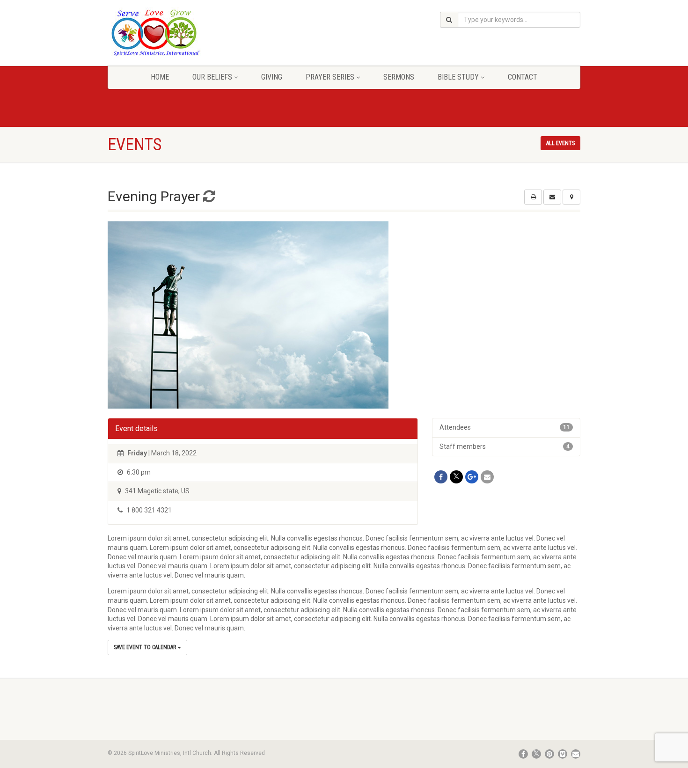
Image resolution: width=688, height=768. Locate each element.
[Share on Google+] (471, 476)
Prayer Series (330, 77)
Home (160, 77)
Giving (271, 77)
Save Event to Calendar (145, 647)
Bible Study (458, 77)
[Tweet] (456, 476)
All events (560, 143)
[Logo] (182, 32)
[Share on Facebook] (440, 476)
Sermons (398, 77)
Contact (522, 77)
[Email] (487, 476)
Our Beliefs (212, 77)
